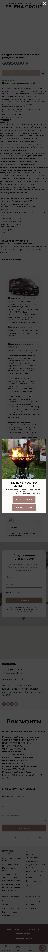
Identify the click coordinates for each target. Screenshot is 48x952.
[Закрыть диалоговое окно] (44, 3)
